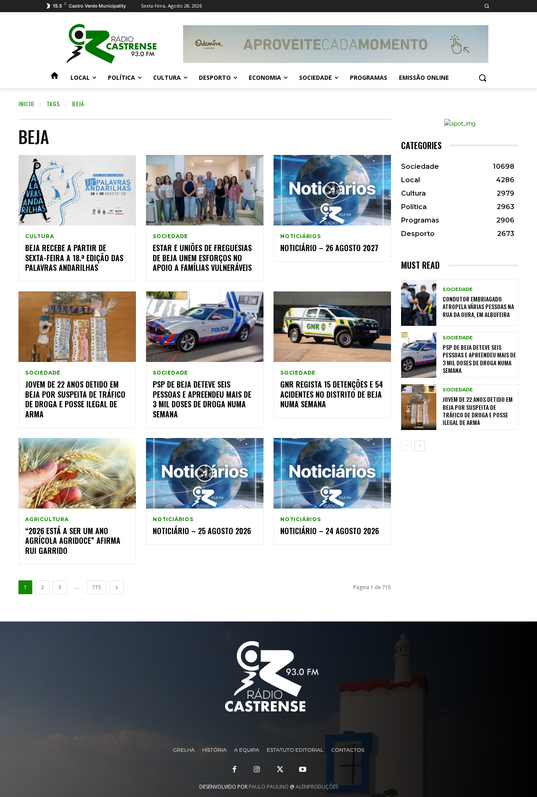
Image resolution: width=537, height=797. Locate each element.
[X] (280, 769)
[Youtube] (302, 769)
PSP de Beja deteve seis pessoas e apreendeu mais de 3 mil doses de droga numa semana (202, 399)
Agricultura (47, 519)
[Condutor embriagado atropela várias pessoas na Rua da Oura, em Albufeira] (418, 302)
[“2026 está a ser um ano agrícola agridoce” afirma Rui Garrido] (77, 473)
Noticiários (300, 236)
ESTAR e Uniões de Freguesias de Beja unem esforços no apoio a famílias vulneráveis (202, 257)
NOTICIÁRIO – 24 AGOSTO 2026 (329, 530)
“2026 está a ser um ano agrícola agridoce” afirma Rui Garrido (72, 540)
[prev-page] (406, 445)
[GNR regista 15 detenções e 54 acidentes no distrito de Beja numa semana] (332, 326)
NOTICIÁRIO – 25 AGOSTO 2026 (202, 530)
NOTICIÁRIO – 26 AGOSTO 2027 (329, 247)
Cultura (39, 236)
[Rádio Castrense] (111, 44)
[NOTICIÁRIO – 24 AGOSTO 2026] (332, 473)
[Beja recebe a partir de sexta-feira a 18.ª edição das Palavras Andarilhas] (77, 190)
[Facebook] (234, 769)
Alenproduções (317, 786)
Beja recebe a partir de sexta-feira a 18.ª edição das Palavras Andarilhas (74, 257)
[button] (486, 6)
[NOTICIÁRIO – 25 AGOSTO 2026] (204, 473)
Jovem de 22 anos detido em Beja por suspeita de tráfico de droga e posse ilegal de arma (75, 399)
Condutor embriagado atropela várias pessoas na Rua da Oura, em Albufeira (478, 306)
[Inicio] (54, 78)
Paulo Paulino (269, 786)
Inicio (26, 103)
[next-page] (116, 587)
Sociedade (170, 236)
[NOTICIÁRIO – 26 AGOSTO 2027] (332, 190)
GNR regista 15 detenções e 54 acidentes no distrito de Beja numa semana (331, 394)
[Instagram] (257, 769)
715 (96, 587)
